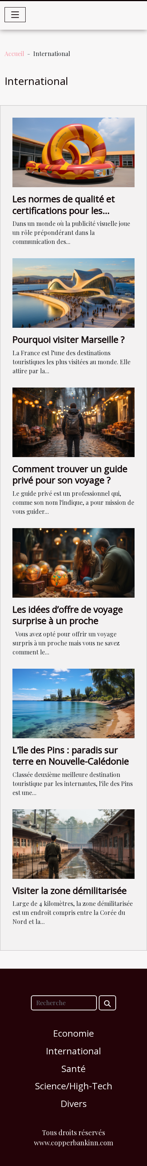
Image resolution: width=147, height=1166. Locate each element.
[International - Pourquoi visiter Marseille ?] (73, 292)
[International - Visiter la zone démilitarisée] (73, 843)
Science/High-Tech (73, 1086)
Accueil (14, 54)
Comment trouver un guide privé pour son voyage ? (69, 474)
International (73, 1051)
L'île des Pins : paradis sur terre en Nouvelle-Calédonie (70, 755)
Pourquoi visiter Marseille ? (68, 339)
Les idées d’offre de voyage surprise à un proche (67, 615)
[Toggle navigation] (15, 14)
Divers (74, 1103)
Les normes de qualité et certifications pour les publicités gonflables (63, 210)
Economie (73, 1033)
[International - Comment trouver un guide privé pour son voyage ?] (73, 421)
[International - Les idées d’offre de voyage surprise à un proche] (73, 562)
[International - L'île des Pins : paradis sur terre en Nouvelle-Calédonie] (73, 702)
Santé (73, 1068)
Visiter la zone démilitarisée (69, 890)
